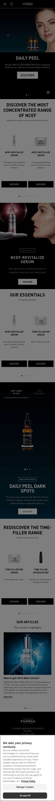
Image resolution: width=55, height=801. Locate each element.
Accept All (25, 795)
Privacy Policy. (28, 781)
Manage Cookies (25, 787)
